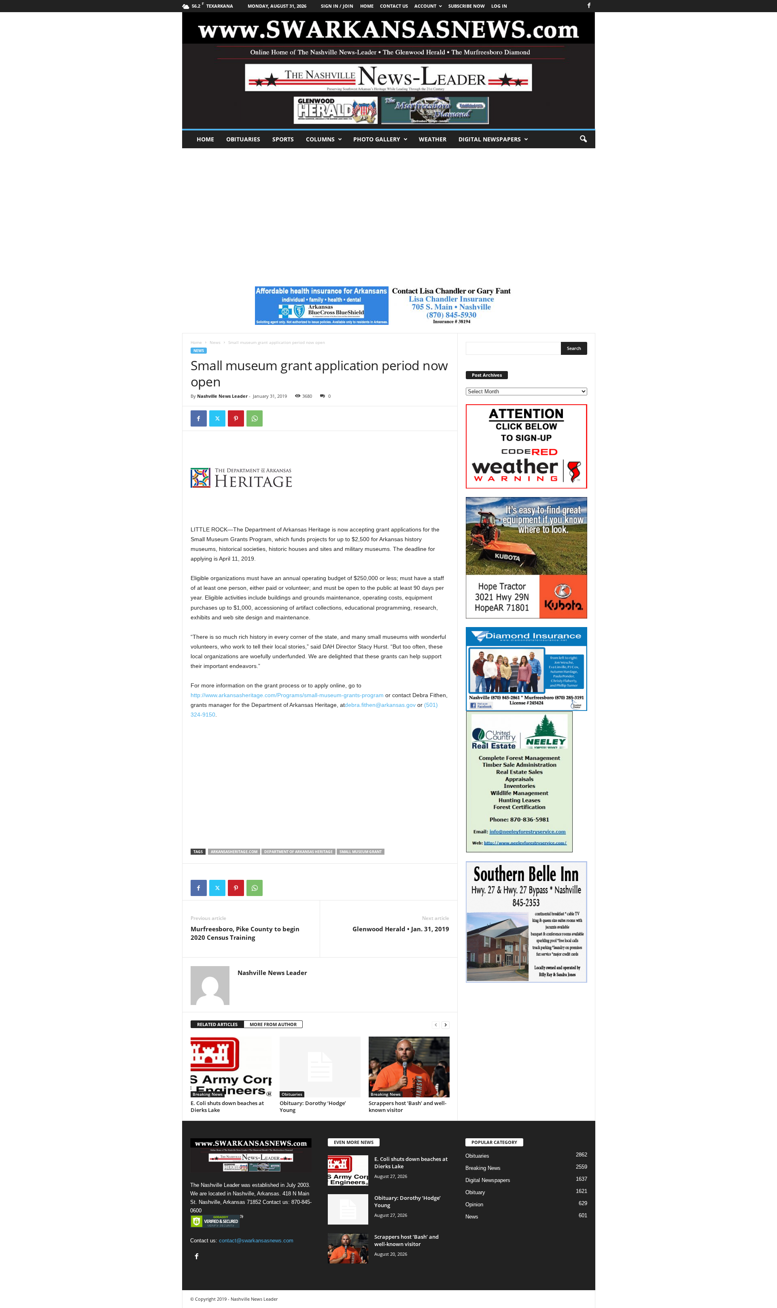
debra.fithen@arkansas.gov (380, 705)
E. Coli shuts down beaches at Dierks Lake (227, 1106)
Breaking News (208, 1094)
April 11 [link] (228, 558)
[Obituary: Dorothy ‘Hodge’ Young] (320, 1067)
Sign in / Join (337, 6)
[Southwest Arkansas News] (388, 70)
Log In (499, 6)
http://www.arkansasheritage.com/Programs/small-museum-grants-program (287, 695)
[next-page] (446, 1024)
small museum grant (361, 851)
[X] (217, 418)
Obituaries (243, 139)
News (215, 342)
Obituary (475, 1192)
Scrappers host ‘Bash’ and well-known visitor (407, 1106)
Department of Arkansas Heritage (298, 851)
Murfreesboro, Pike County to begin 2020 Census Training (245, 933)
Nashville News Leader (222, 396)
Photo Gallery (376, 139)
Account (425, 6)
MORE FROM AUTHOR (273, 1024)
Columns (320, 139)
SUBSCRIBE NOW (466, 6)
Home (205, 139)
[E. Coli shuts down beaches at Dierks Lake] (231, 1067)
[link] (287, 695)
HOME (367, 6)
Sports (283, 139)
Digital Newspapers (490, 139)
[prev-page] (436, 1024)
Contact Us (394, 6)
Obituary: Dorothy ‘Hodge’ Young (313, 1106)
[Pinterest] (236, 418)
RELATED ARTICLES (217, 1024)
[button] (583, 139)
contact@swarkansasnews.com (256, 1241)
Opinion (474, 1204)
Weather (432, 139)
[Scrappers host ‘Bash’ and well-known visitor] (409, 1067)
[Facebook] (589, 6)
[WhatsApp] (254, 418)
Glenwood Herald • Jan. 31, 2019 (400, 929)
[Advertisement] (388, 209)
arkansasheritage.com (234, 851)
